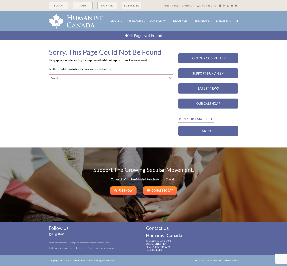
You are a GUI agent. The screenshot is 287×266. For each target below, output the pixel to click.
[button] (237, 21)
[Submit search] (170, 78)
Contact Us (188, 5)
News (175, 5)
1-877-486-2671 (207, 5)
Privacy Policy (214, 260)
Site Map (199, 260)
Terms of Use (231, 260)
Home (166, 5)
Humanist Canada (84, 260)
